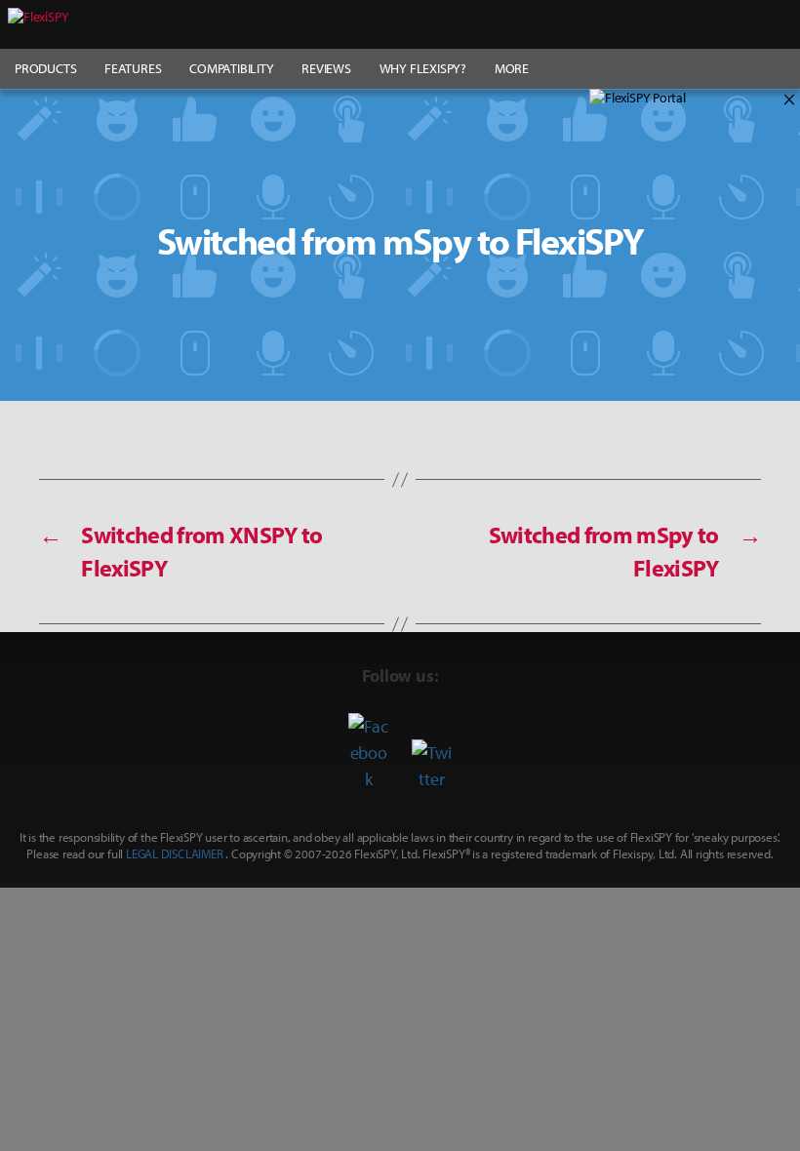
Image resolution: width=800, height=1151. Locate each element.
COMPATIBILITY (231, 68)
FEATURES (132, 68)
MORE (512, 68)
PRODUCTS (45, 68)
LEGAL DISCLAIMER (174, 853)
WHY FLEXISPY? (423, 68)
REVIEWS (326, 68)
